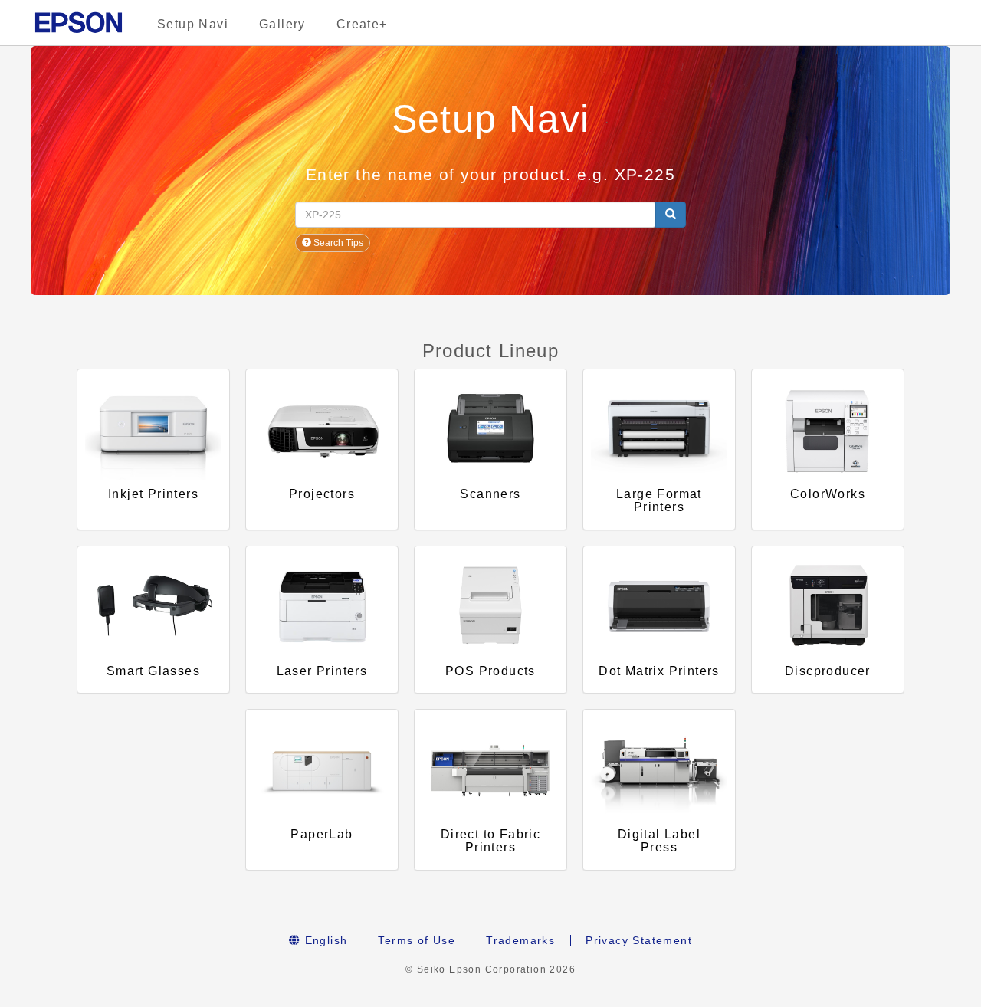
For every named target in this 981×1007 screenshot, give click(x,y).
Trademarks (520, 940)
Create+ (362, 24)
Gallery (282, 24)
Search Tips (337, 243)
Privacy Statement (639, 940)
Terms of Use (416, 940)
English (323, 940)
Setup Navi (192, 24)
